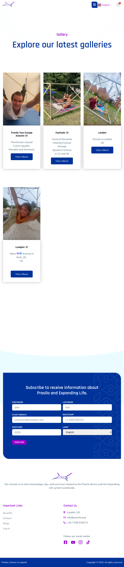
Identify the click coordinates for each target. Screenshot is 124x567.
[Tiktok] (88, 542)
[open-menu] (94, 5)
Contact (7, 518)
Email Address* (19, 414)
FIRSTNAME (17, 402)
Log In (6, 528)
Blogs (6, 523)
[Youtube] (73, 542)
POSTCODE (17, 427)
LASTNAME (68, 402)
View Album (21, 156)
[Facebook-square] (65, 542)
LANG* (66, 427)
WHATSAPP (68, 414)
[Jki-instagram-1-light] (80, 542)
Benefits (7, 513)
